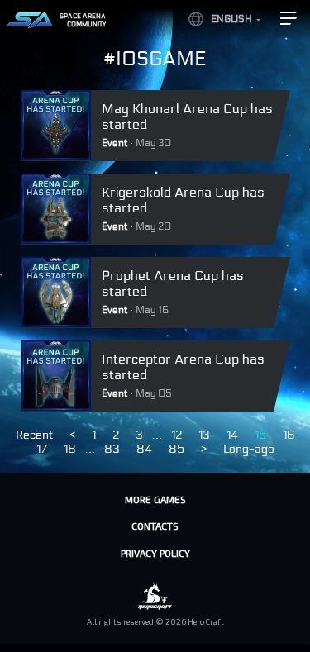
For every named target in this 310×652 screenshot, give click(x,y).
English (231, 19)
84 (144, 449)
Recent (34, 435)
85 (176, 449)
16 (289, 435)
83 (112, 449)
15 (260, 435)
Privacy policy (155, 553)
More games (155, 499)
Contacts (155, 525)
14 (232, 435)
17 (41, 449)
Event (115, 143)
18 (70, 449)
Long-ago (248, 449)
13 (204, 435)
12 (176, 435)
